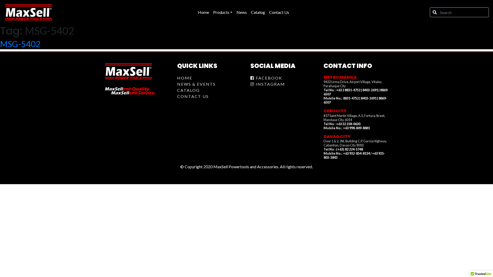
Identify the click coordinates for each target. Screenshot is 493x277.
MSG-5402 (20, 44)
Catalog (188, 90)
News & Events (196, 84)
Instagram (269, 84)
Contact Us (193, 96)
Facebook (268, 77)
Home (184, 77)
